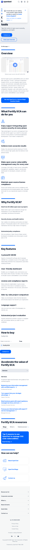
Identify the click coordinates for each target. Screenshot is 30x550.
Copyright (4, 540)
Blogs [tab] (4, 427)
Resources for (5, 492)
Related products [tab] (23, 427)
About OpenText (13, 460)
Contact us (6, 35)
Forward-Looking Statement (15, 532)
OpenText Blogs (13, 469)
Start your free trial (9, 39)
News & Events (5, 504)
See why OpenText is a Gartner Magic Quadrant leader (15, 100)
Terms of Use (15, 526)
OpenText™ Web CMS (18, 544)
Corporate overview (7, 496)
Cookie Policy (15, 528)
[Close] (25, 10)
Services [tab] (4, 370)
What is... (3, 500)
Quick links (4, 509)
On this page (4, 46)
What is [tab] (12, 427)
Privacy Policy (15, 523)
